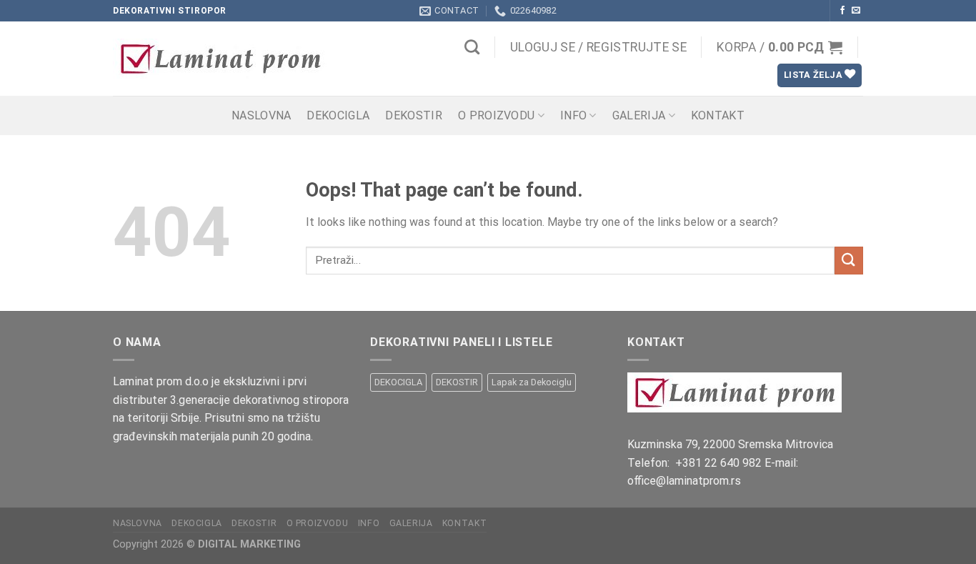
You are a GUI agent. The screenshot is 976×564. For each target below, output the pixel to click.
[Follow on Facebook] (842, 11)
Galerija (639, 115)
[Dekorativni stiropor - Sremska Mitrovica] (235, 58)
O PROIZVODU (496, 115)
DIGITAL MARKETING (249, 544)
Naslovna (261, 115)
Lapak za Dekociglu (532, 382)
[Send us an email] (856, 11)
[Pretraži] (471, 47)
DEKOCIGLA (338, 115)
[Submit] (849, 260)
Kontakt (718, 115)
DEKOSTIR (413, 115)
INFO (573, 115)
